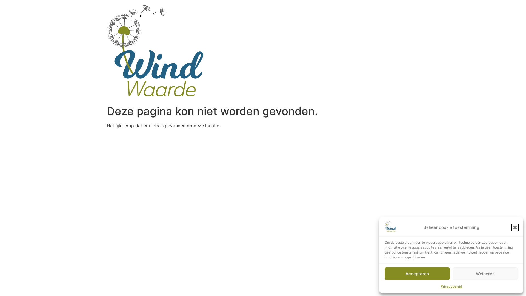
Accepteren (417, 273)
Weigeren (485, 273)
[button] (515, 227)
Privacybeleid (451, 286)
